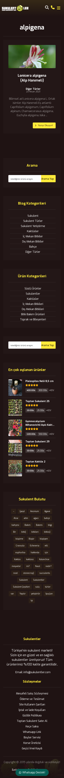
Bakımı (39, 525)
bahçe (47, 518)
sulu (37, 586)
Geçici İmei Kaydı (32, 748)
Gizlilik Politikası (32, 715)
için (46, 552)
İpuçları (49, 593)
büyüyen (44, 538)
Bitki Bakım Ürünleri (33, 314)
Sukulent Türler (33, 221)
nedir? (49, 566)
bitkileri (35, 532)
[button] (58, 8)
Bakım (28, 525)
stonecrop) (28, 573)
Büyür (31, 538)
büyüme (19, 538)
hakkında (35, 552)
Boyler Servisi (32, 737)
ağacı (36, 518)
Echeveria (34, 545)
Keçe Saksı (32, 726)
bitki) (23, 532)
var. (12, 593)
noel (15, 573)
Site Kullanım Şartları (32, 704)
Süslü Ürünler (33, 288)
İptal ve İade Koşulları (32, 710)
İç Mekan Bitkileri (33, 304)
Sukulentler (33, 293)
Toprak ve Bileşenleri (33, 319)
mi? (28, 566)
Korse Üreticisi (32, 743)
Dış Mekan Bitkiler (33, 241)
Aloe (16, 518)
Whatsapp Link (32, 732)
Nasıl (37, 566)
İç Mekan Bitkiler (33, 236)
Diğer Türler (33, 89)
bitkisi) (47, 532)
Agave (47, 511)
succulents (44, 573)
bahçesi (15, 525)
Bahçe (33, 246)
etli (46, 545)
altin (26, 518)
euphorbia (20, 552)
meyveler (16, 566)
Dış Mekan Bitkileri (33, 309)
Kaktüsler (33, 231)
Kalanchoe (44, 559)
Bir (14, 532)
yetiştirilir (35, 593)
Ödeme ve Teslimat (32, 699)
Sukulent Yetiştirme (33, 226)
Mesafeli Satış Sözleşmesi (32, 693)
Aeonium (34, 511)
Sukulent (32, 216)
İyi (32, 600)
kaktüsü (30, 559)
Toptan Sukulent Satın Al (32, 721)
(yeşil (22, 511)
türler (48, 586)
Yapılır (23, 593)
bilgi (50, 525)
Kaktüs (17, 559)
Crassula (20, 545)
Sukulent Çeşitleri (21, 586)
